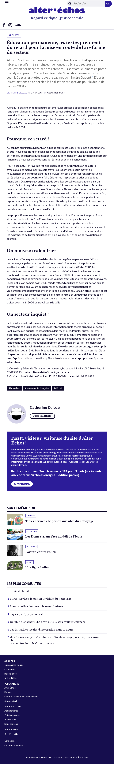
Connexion (9, 740)
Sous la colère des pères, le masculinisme (36, 606)
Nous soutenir (11, 724)
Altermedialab (11, 701)
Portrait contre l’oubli (40, 552)
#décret (58, 388)
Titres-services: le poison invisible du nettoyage (59, 521)
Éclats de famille (20, 591)
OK (108, 3)
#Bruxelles (14, 388)
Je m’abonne (22, 483)
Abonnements (11, 710)
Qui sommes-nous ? (13, 665)
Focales (8, 692)
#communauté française (37, 388)
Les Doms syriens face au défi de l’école (53, 536)
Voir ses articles (42, 416)
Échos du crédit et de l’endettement (21, 696)
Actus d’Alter (10, 678)
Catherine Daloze (17, 93)
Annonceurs (10, 719)
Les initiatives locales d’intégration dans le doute (41, 629)
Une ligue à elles (37, 567)
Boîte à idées (10, 673)
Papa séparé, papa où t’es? (26, 614)
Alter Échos (10, 688)
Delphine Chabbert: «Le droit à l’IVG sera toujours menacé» (48, 621)
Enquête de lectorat (13, 745)
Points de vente (12, 715)
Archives (13, 35)
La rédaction (10, 669)
